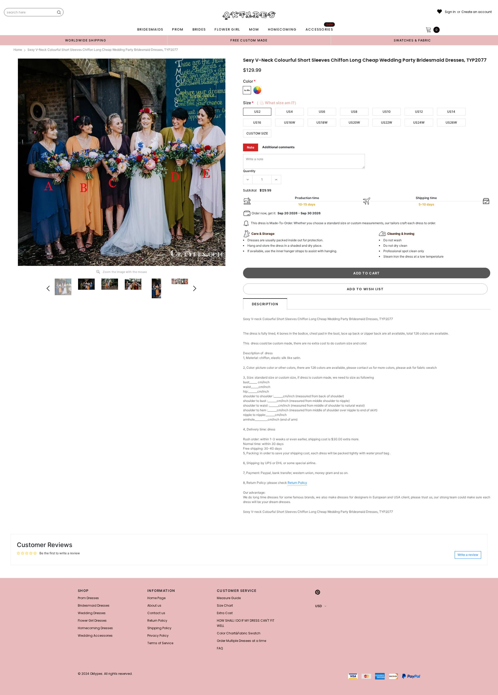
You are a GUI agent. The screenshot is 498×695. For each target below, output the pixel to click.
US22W (386, 122)
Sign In (450, 12)
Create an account (476, 12)
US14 (451, 112)
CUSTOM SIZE (257, 133)
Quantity (249, 171)
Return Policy (297, 483)
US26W (451, 122)
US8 (354, 112)
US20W (354, 122)
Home (17, 50)
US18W (322, 122)
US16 (257, 122)
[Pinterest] (317, 592)
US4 (289, 112)
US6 (322, 112)
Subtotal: (250, 190)
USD (318, 606)
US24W (419, 122)
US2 (257, 112)
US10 (387, 112)
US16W (289, 122)
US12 (419, 112)
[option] (85, 40)
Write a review (468, 555)
